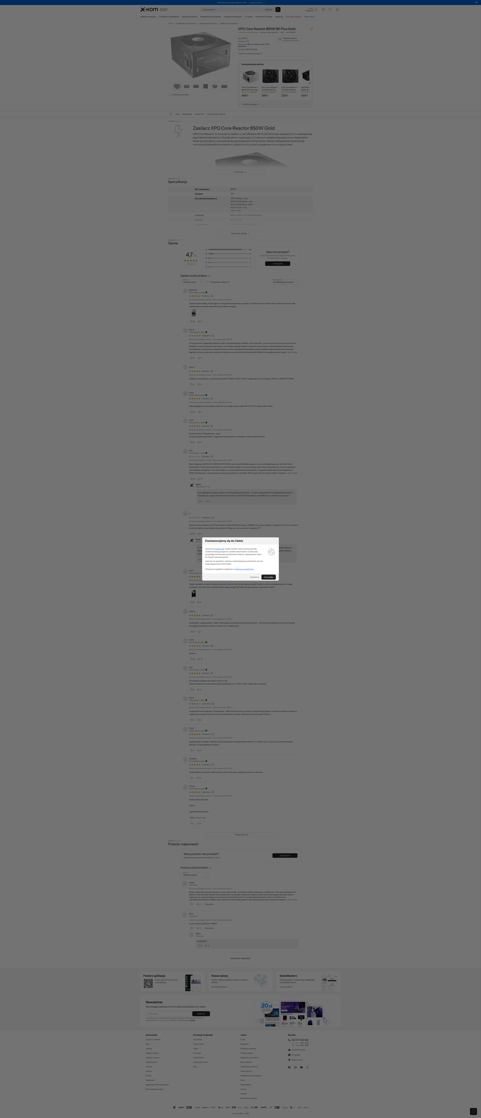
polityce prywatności (244, 569)
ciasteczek (219, 549)
